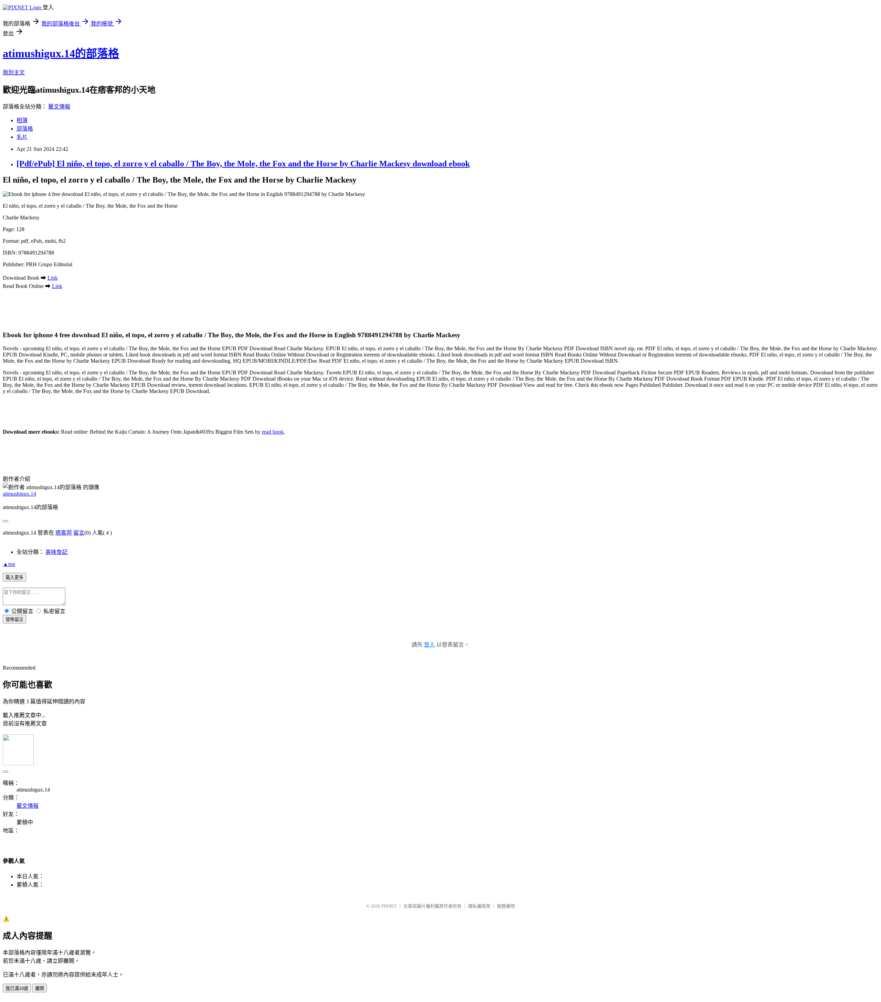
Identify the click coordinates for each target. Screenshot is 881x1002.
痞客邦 (63, 533)
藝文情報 (59, 107)
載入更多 (14, 577)
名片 (22, 137)
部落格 (25, 129)
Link (52, 278)
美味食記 (56, 552)
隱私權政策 (479, 906)
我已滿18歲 (17, 988)
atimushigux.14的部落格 (61, 53)
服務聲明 (506, 906)
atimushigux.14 (19, 494)
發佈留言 (14, 619)
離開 (39, 988)
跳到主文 (14, 72)
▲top (9, 564)
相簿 (22, 120)
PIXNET (389, 906)
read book (273, 432)
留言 (78, 533)
